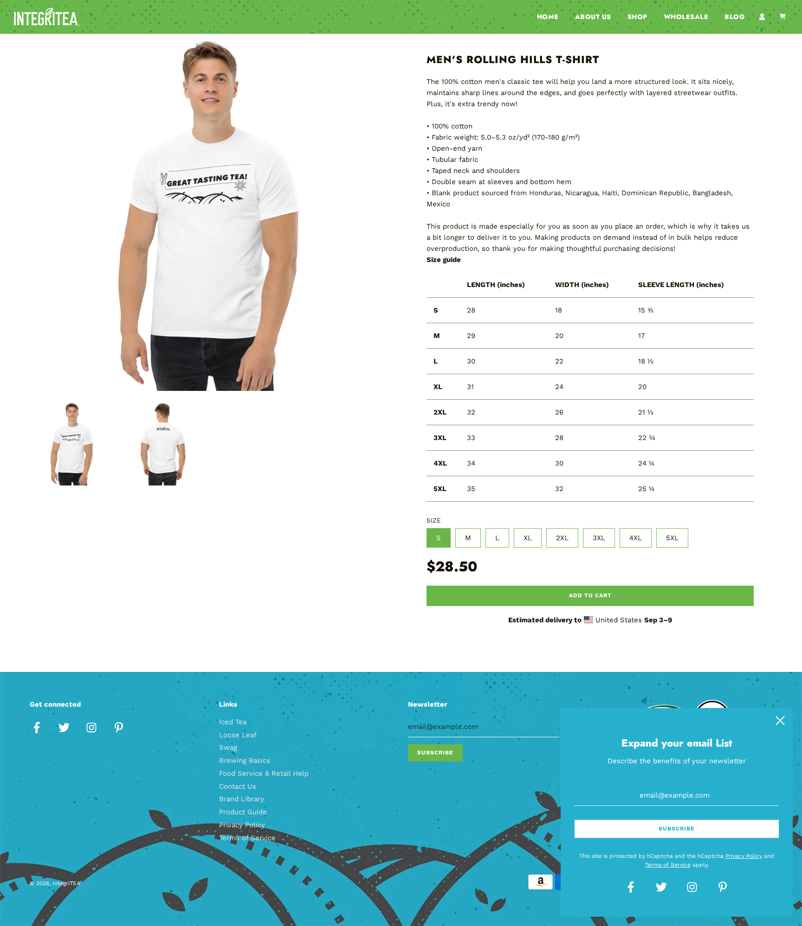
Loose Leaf (238, 735)
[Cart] (783, 16)
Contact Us (237, 786)
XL (528, 538)
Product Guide (243, 812)
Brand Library (241, 799)
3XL (599, 538)
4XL (635, 538)
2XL (562, 538)
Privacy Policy (242, 825)
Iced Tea (232, 722)
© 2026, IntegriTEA (55, 883)
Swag (228, 747)
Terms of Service (247, 838)
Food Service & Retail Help (264, 773)
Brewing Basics (244, 760)
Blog (734, 16)
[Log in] (762, 16)
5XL (672, 538)
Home (548, 16)
